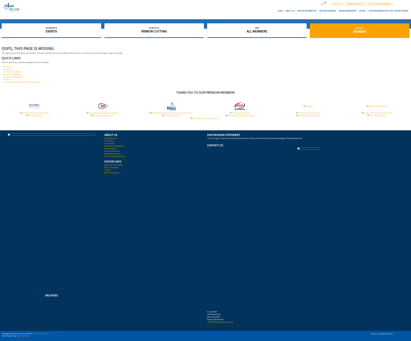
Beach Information (111, 173)
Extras (362, 11)
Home (280, 11)
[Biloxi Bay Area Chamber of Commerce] (11, 7)
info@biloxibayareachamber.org (220, 322)
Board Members (110, 138)
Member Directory (355, 4)
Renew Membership (347, 11)
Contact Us (337, 4)
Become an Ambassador (114, 146)
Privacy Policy (38, 334)
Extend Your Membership (380, 4)
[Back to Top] (205, 336)
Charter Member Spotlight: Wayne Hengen (388, 11)
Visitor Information (307, 11)
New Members (110, 148)
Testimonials (109, 143)
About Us (290, 11)
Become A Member (327, 11)
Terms (47, 334)
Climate (107, 170)
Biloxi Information (111, 167)
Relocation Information (113, 165)
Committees (109, 141)
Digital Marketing (23, 336)
